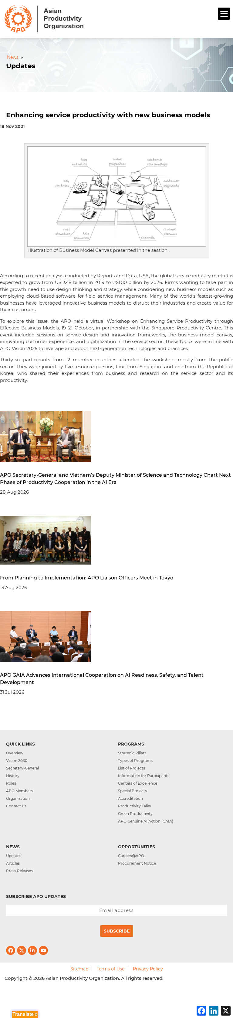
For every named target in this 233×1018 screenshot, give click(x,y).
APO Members (19, 791)
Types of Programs (135, 760)
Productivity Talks (134, 806)
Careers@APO (131, 855)
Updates (13, 855)
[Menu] (224, 14)
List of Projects (131, 768)
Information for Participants (143, 775)
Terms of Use (110, 969)
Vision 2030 (16, 760)
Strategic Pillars (132, 753)
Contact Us (16, 806)
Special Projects (132, 791)
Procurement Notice (137, 863)
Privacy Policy (148, 969)
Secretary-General (22, 768)
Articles (13, 863)
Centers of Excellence (137, 783)
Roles (11, 783)
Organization (18, 798)
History (12, 775)
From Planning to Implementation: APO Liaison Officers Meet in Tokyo (86, 578)
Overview (14, 753)
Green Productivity (135, 813)
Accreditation (130, 798)
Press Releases (19, 871)
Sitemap (79, 969)
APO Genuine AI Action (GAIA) (145, 821)
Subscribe (117, 931)
